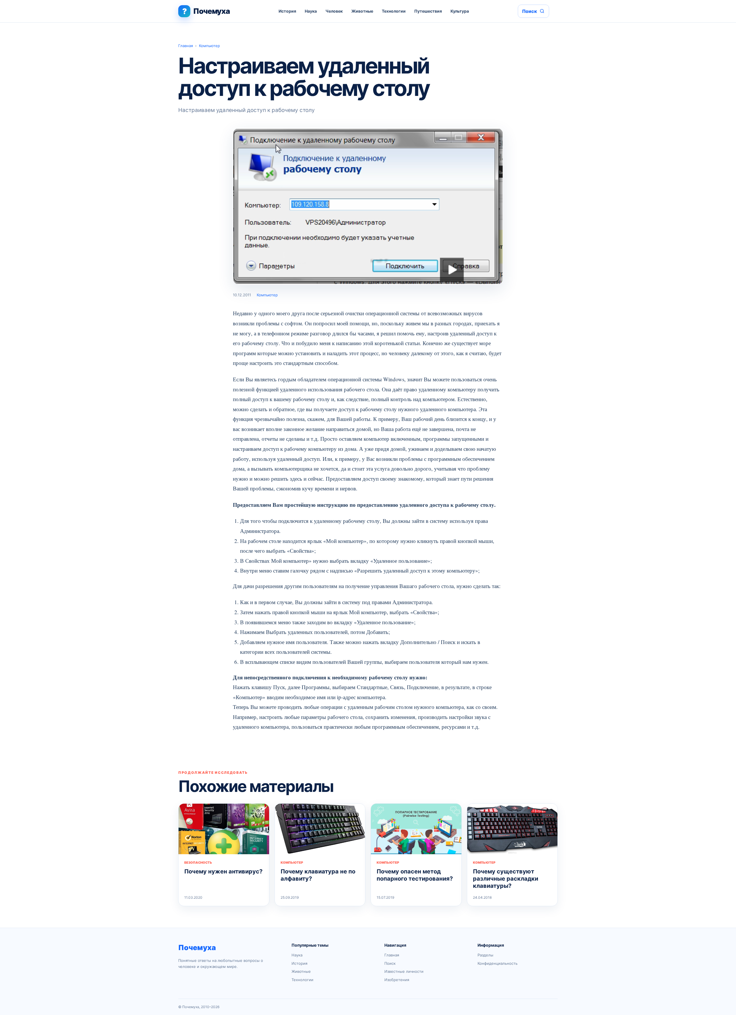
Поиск (390, 963)
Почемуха (197, 947)
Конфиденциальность (498, 963)
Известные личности (403, 971)
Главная (185, 45)
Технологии (394, 11)
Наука (311, 11)
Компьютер (209, 45)
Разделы (485, 955)
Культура (460, 11)
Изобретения (396, 979)
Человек (334, 11)
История (287, 11)
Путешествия (428, 11)
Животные (362, 11)
